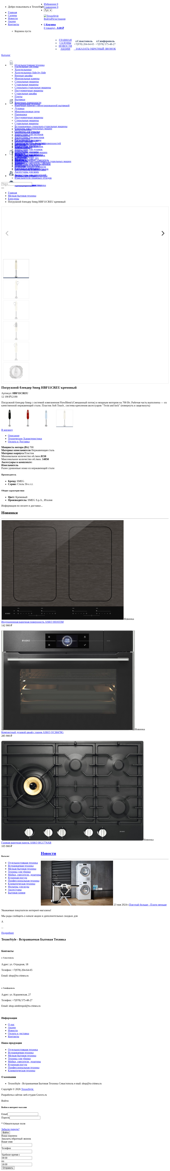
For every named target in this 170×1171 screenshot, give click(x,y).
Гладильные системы (27, 66)
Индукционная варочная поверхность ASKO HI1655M (32, 621)
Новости (13, 18)
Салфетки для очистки (27, 131)
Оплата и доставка (18, 1033)
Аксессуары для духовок (28, 149)
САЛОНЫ (65, 43)
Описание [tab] (13, 435)
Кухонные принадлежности (30, 166)
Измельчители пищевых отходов (33, 178)
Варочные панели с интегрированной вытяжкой (42, 105)
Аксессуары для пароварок (30, 155)
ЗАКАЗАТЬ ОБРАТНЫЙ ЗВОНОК (95, 48)
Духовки (19, 108)
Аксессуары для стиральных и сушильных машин (43, 161)
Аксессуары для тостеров (29, 134)
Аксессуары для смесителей (30, 175)
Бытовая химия (16, 892)
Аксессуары (15, 889)
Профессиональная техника (23, 880)
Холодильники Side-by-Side (30, 72)
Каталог (5, 55)
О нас (11, 1024)
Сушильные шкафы (26, 93)
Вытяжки (20, 99)
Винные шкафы (24, 75)
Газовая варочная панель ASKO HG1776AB (26, 842)
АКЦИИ (65, 49)
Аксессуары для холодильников (33, 164)
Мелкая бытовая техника (22, 868)
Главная (12, 12)
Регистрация (58, 18)
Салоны (12, 15)
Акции (12, 1027)
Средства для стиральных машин (33, 128)
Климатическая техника (21, 883)
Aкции (12, 21)
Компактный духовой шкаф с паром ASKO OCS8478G (32, 732)
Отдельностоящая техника (23, 862)
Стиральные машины (27, 81)
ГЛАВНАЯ (65, 40)
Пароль (5, 1117)
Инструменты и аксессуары (30, 169)
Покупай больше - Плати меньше (148, 904)
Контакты (13, 24)
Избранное (51, 4)
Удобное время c (10, 1154)
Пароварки (21, 114)
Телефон (6, 1148)
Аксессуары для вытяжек (29, 146)
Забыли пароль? (10, 1129)
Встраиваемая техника (21, 865)
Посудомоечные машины (29, 90)
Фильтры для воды (18, 886)
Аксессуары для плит (27, 140)
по (2, 1161)
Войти (47, 18)
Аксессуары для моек (27, 172)
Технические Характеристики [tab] (25, 438)
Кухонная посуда (17, 877)
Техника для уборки (19, 871)
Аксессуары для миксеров (29, 137)
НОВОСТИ (65, 46)
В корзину (7, 430)
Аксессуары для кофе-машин (31, 152)
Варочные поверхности (28, 102)
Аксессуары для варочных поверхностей (38, 143)
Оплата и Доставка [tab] (19, 441)
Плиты (18, 96)
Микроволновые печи (27, 111)
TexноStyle (27, 1089)
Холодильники (23, 69)
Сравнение (51, 7)
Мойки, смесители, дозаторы (24, 874)
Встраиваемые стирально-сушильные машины (41, 126)
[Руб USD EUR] (48, 10)
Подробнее (7, 932)
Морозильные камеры (27, 78)
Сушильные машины (27, 84)
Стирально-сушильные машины (33, 87)
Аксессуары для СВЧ (27, 158)
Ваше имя (6, 1141)
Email (4, 1114)
